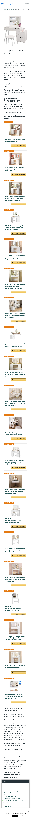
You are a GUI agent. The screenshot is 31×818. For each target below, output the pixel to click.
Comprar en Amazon (19, 145)
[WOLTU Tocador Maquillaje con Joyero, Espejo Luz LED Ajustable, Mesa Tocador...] (15, 628)
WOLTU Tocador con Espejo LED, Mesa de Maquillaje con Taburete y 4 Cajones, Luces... (15, 667)
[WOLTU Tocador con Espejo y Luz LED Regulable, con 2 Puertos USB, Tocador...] (15, 599)
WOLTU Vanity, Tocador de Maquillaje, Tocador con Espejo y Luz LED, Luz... (15, 374)
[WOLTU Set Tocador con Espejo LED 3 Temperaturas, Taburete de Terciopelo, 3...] (15, 394)
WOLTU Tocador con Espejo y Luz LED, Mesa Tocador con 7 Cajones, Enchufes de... (14, 462)
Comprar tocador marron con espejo (14, 789)
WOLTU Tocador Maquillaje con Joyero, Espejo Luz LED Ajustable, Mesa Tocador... (15, 638)
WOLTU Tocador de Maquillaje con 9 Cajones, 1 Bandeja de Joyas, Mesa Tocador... (15, 198)
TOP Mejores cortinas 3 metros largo (14, 787)
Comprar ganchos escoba (11, 794)
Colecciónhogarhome (7, 9)
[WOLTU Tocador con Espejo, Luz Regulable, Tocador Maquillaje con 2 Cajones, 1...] (15, 481)
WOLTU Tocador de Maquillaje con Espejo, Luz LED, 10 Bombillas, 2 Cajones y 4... (15, 286)
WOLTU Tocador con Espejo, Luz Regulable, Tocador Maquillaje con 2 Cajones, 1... (15, 491)
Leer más (21, 816)
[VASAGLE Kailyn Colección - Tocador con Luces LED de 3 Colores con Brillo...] (15, 687)
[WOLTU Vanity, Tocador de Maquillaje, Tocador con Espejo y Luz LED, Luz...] (15, 364)
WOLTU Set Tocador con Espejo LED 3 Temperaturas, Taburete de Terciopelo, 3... (15, 403)
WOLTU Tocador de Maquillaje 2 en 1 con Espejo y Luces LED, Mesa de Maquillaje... (15, 227)
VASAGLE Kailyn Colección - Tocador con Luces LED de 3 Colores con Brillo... (14, 696)
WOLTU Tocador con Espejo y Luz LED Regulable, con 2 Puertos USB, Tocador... (14, 608)
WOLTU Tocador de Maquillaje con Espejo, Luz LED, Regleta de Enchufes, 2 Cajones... (15, 550)
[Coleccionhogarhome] (8, 3)
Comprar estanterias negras (11, 791)
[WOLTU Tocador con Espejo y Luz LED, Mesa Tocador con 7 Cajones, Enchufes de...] (15, 452)
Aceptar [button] (15, 816)
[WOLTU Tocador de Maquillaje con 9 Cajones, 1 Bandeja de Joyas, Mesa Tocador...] (15, 188)
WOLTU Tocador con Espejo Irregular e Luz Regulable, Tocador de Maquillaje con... (14, 432)
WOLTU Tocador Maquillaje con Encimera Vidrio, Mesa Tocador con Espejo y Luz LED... (15, 139)
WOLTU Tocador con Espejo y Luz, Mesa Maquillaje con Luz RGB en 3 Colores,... (14, 169)
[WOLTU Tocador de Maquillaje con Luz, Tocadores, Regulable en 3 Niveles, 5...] (15, 306)
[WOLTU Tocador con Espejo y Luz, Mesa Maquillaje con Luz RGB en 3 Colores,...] (15, 159)
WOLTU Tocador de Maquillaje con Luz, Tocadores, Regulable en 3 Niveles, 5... (15, 315)
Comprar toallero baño (10, 796)
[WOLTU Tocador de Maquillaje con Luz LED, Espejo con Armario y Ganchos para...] (15, 569)
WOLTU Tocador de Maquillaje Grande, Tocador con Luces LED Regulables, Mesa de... (15, 257)
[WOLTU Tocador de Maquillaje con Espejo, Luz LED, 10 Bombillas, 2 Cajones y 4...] (15, 276)
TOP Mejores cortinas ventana (12, 798)
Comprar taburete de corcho (12, 793)
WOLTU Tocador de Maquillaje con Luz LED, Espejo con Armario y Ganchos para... (15, 579)
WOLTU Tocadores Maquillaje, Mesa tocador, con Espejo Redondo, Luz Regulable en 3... (15, 345)
